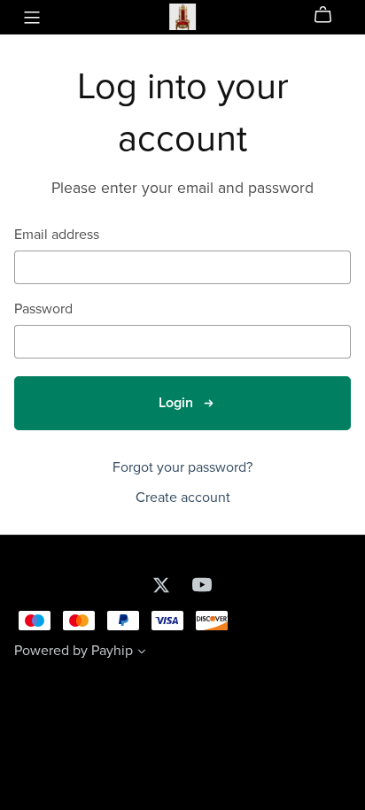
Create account (183, 497)
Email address (56, 235)
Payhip (112, 651)
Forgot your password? (182, 467)
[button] (141, 653)
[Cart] (330, 15)
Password (43, 309)
